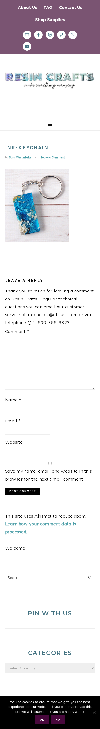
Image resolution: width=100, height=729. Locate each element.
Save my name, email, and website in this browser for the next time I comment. (48, 475)
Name (13, 400)
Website (14, 442)
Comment (17, 331)
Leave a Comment (53, 157)
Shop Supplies (50, 19)
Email (13, 421)
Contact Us (70, 7)
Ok (42, 719)
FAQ (48, 7)
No (58, 719)
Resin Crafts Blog (50, 90)
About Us (27, 7)
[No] (94, 712)
